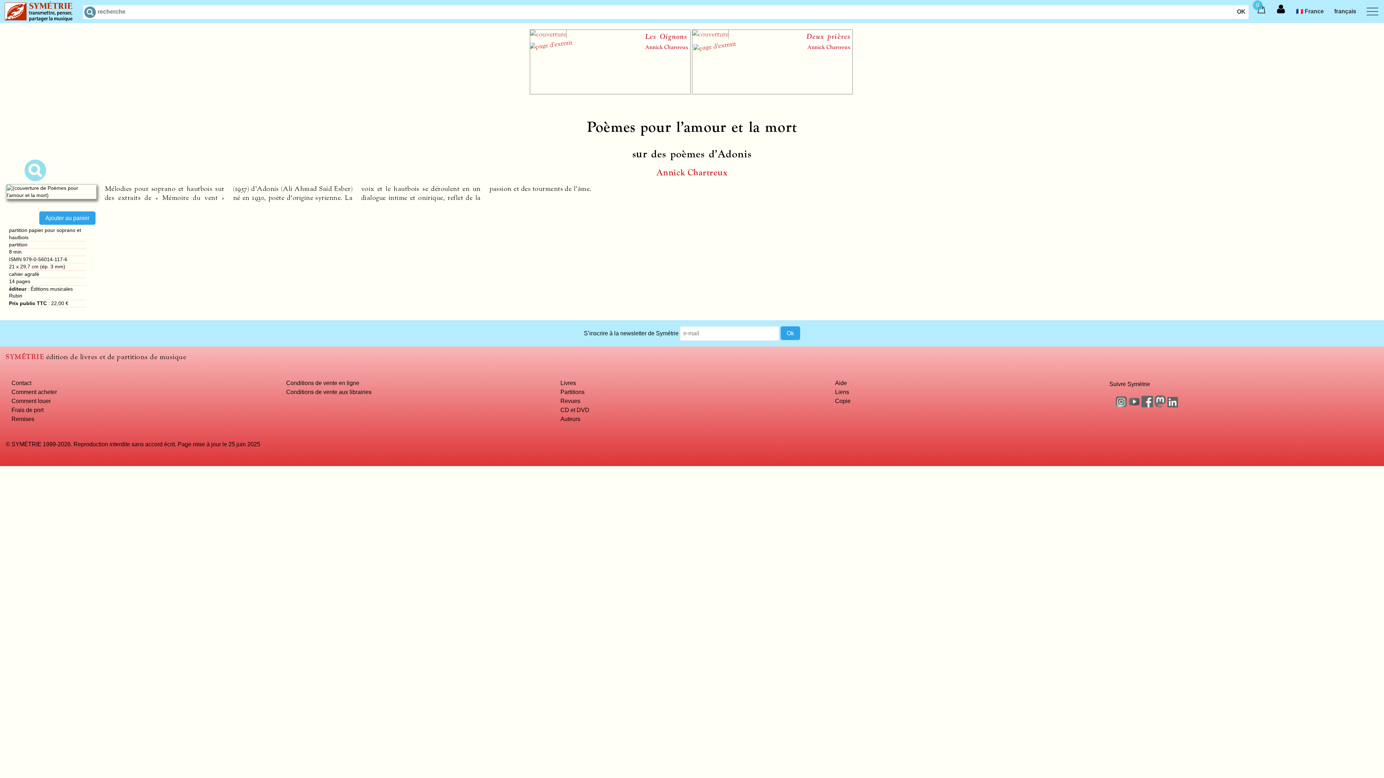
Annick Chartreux (692, 172)
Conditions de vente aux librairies (329, 392)
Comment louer (31, 401)
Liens (842, 392)
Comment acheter (34, 392)
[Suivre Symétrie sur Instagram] (1121, 405)
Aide (841, 383)
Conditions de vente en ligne (322, 383)
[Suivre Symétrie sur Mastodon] (1160, 405)
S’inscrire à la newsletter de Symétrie (631, 333)
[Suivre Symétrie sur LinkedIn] (1173, 405)
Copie (843, 401)
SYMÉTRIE (25, 356)
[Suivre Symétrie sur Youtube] (1134, 405)
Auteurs (570, 419)
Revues (570, 401)
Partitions (572, 392)
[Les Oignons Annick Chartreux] (610, 92)
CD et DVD (574, 410)
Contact (21, 383)
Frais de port (28, 410)
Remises (23, 419)
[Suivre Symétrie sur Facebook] (1147, 405)
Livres (568, 383)
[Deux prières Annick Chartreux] (772, 92)
